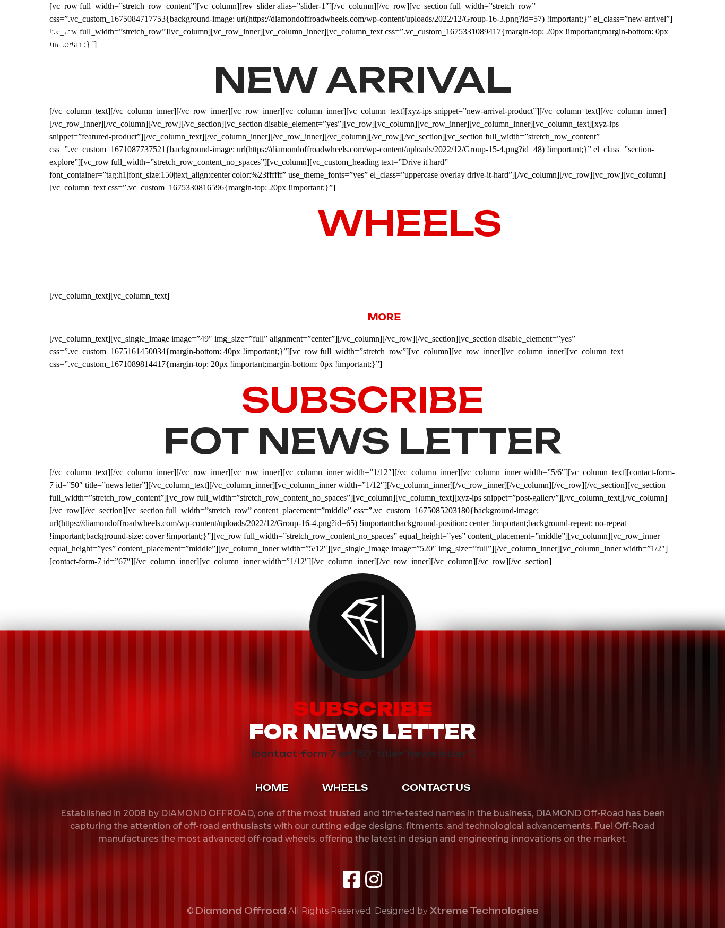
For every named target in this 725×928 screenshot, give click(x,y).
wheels (398, 45)
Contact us (487, 45)
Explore (362, 317)
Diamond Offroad (241, 910)
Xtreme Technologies (484, 910)
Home (329, 45)
